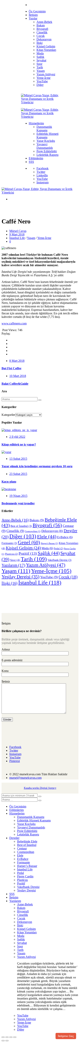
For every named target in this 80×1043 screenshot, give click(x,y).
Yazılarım (13, 565)
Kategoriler (8, 414)
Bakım (37, 520)
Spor (15, 560)
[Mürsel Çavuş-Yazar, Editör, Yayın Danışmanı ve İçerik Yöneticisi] (40, 102)
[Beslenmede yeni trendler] (9, 489)
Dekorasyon (52, 531)
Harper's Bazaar (49, 543)
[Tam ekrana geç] (7, 1037)
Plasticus (11, 554)
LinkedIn (42, 175)
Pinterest (14, 761)
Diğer (22, 536)
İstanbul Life (17, 238)
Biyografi (47, 525)
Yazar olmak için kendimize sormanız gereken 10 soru (37, 466)
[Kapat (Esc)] (14, 1037)
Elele (46, 536)
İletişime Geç (66, 1036)
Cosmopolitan (33, 531)
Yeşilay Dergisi (20, 576)
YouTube (42, 179)
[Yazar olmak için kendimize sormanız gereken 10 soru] (6, 452)
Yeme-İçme (44, 238)
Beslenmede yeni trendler (18, 503)
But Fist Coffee (11, 368)
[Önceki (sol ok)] (3, 1040)
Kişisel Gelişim (23, 547)
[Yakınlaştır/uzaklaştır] (3, 1037)
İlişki (9, 583)
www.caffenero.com (14, 323)
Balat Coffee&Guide (15, 383)
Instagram (43, 182)
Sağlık (49, 553)
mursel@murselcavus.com (25, 777)
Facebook (43, 168)
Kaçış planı (9, 481)
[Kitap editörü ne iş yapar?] (19, 430)
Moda (47, 548)
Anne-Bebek (15, 520)
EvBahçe (65, 537)
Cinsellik (15, 531)
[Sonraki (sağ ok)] (7, 1040)
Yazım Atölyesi (45, 565)
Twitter (41, 172)
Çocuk (68, 577)
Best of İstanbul (21, 526)
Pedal (58, 548)
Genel (29, 542)
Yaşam (31, 238)
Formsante (9, 543)
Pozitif (28, 553)
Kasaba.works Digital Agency (40, 788)
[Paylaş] (10, 1037)
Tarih (34, 559)
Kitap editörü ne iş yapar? (19, 444)
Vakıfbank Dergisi (59, 560)
